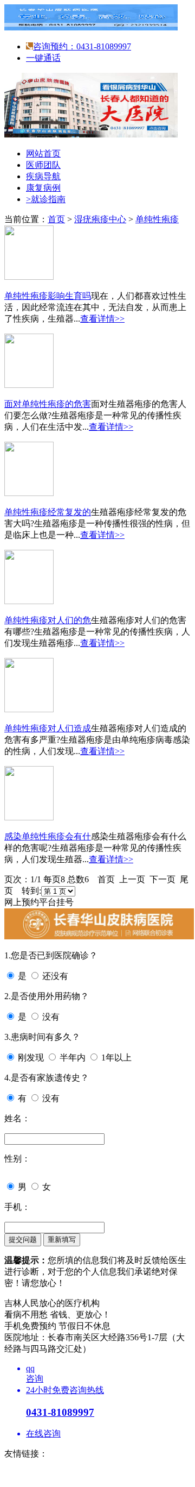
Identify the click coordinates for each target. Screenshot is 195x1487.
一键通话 (43, 57)
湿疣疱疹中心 (100, 219)
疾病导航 (43, 176)
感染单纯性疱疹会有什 (47, 836)
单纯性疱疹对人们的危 (47, 620)
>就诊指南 (46, 199)
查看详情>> (102, 318)
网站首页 (43, 153)
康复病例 (43, 187)
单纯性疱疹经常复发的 (47, 512)
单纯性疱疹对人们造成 (47, 728)
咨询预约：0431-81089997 (82, 46)
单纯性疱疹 (157, 219)
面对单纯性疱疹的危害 (47, 404)
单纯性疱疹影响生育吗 (47, 295)
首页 (56, 219)
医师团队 (43, 165)
